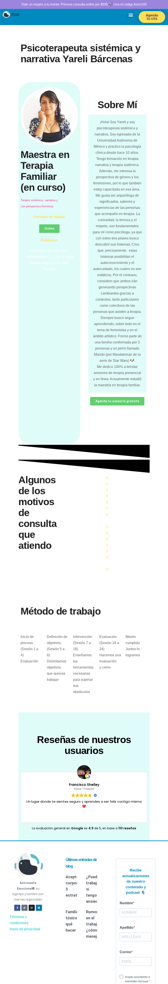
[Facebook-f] (17, 898)
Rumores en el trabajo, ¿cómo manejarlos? (97, 914)
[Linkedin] (39, 898)
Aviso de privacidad (25, 919)
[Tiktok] (24, 898)
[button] (130, 14)
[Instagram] (32, 898)
